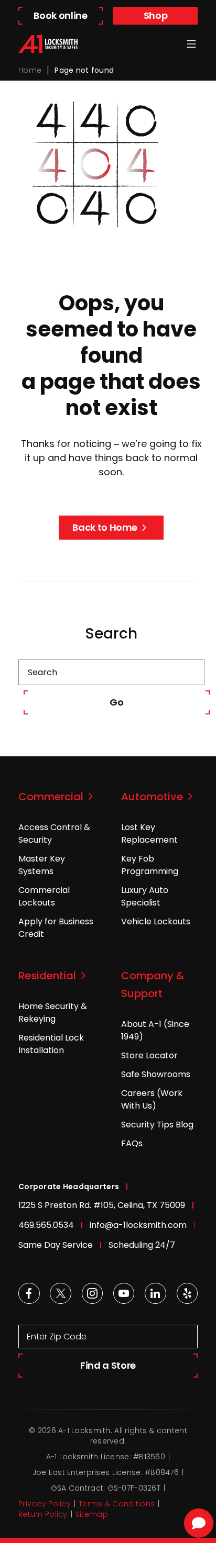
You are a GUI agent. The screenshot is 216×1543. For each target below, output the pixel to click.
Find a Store (108, 1365)
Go (116, 702)
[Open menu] (191, 44)
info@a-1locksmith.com (138, 1225)
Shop (156, 15)
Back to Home (104, 527)
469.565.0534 (46, 1225)
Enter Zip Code (57, 1336)
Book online (60, 15)
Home (29, 70)
